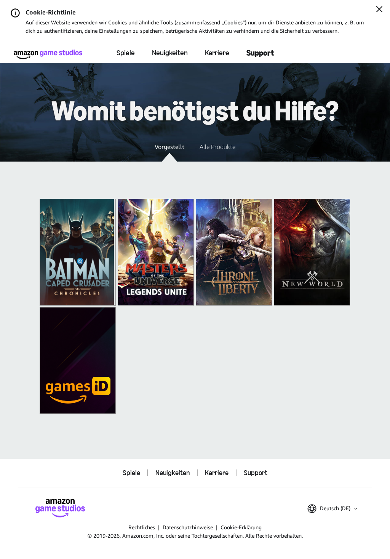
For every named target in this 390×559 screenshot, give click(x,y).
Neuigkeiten (170, 52)
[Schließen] (379, 10)
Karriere (217, 52)
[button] (169, 152)
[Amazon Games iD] (78, 360)
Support (260, 53)
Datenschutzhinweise (188, 527)
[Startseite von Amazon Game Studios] (48, 54)
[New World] (312, 252)
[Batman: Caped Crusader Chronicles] (78, 252)
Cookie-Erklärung (241, 527)
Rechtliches (141, 527)
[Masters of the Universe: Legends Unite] (156, 252)
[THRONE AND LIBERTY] (234, 252)
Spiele (126, 52)
